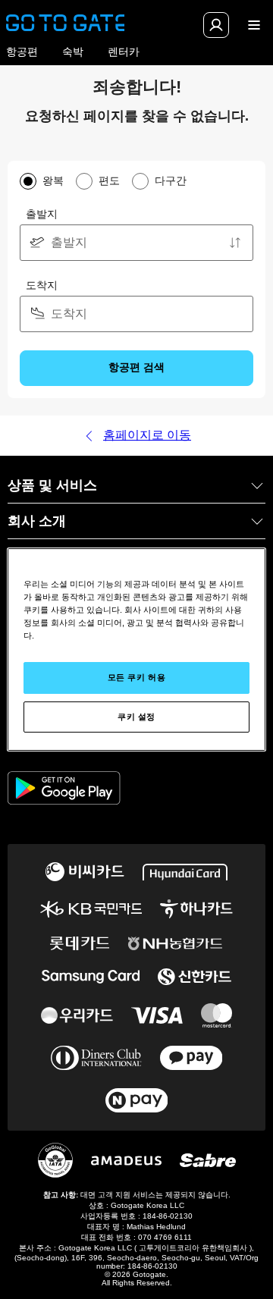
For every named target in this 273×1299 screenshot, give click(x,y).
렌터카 (124, 51)
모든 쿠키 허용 (137, 677)
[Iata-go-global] (55, 1160)
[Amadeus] (126, 1161)
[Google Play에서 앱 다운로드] (64, 789)
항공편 (22, 51)
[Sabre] (208, 1160)
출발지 (42, 214)
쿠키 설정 (136, 716)
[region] (136, 650)
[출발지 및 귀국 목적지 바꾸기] (235, 242)
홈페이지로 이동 (147, 434)
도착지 (42, 285)
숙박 (72, 51)
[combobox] (136, 242)
